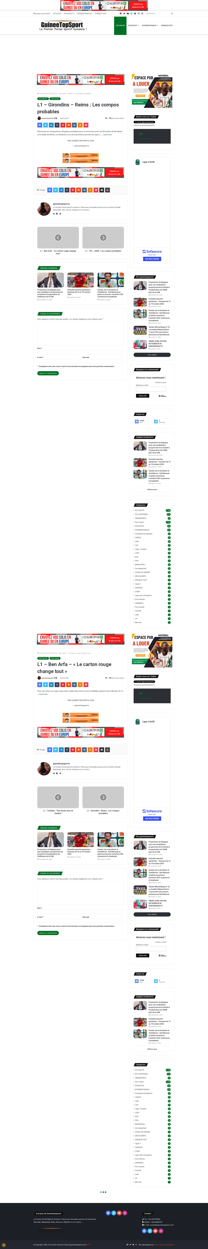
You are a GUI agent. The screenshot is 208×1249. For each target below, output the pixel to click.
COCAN (138, 611)
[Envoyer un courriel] (56, 118)
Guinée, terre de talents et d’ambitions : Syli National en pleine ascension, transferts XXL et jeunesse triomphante (159, 315)
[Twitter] (45, 125)
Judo (137, 615)
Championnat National (143, 534)
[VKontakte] (74, 125)
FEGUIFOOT (68, 13)
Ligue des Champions (143, 595)
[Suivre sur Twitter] (54, 118)
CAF (136, 545)
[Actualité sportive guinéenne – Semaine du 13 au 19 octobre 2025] (80, 280)
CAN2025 (139, 588)
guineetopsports (47, 118)
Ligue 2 (138, 584)
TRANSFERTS (140, 518)
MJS (136, 557)
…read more (107, 134)
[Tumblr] (57, 125)
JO (136, 618)
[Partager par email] (101, 190)
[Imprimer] (107, 190)
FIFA (136, 561)
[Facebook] (39, 125)
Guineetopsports (146, 139)
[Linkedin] (51, 125)
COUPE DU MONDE (142, 572)
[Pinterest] (62, 125)
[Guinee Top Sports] (63, 25)
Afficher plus (152, 489)
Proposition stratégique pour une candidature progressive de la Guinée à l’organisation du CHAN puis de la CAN (159, 287)
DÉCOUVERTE (140, 576)
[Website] (54, 213)
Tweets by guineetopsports (144, 125)
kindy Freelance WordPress (164, 1245)
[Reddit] (68, 125)
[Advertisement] (104, 53)
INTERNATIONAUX (84, 13)
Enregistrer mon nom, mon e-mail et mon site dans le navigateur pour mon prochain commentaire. (77, 366)
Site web (85, 357)
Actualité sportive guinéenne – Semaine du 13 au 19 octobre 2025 (79, 292)
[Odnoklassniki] (80, 125)
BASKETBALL (140, 565)
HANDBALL (139, 603)
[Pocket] (86, 125)
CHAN (137, 592)
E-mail (40, 357)
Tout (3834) (152, 355)
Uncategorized (140, 568)
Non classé (55, 99)
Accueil (42, 93)
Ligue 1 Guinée (140, 549)
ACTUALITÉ (57, 13)
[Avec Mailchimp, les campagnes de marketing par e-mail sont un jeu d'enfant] (162, 398)
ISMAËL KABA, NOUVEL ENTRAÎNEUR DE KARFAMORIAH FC (158, 343)
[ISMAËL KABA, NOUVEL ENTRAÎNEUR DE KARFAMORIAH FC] (140, 344)
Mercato (138, 622)
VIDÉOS (138, 538)
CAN (137, 541)
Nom (39, 348)
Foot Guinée (139, 607)
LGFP (137, 553)
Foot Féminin (140, 599)
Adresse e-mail (142, 385)
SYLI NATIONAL (141, 514)
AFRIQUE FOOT (101, 13)
